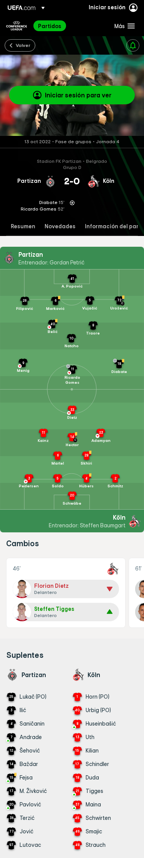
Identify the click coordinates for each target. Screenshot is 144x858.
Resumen (23, 226)
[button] (122, 26)
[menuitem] (69, 26)
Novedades (60, 226)
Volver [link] (23, 45)
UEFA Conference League (16, 25)
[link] (49, 26)
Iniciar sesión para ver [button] (78, 95)
